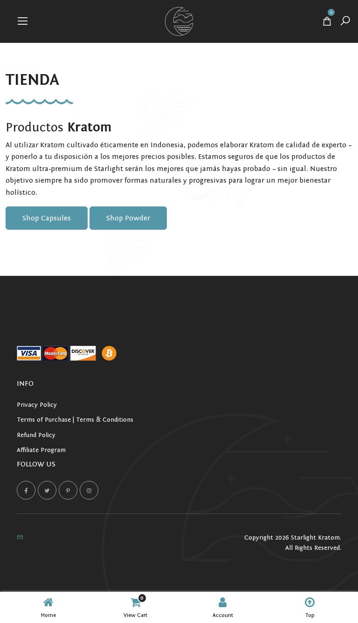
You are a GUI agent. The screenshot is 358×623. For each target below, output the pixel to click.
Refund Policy (36, 435)
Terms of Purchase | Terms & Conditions (75, 420)
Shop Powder (128, 218)
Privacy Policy (37, 405)
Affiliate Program (41, 450)
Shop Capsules (46, 218)
